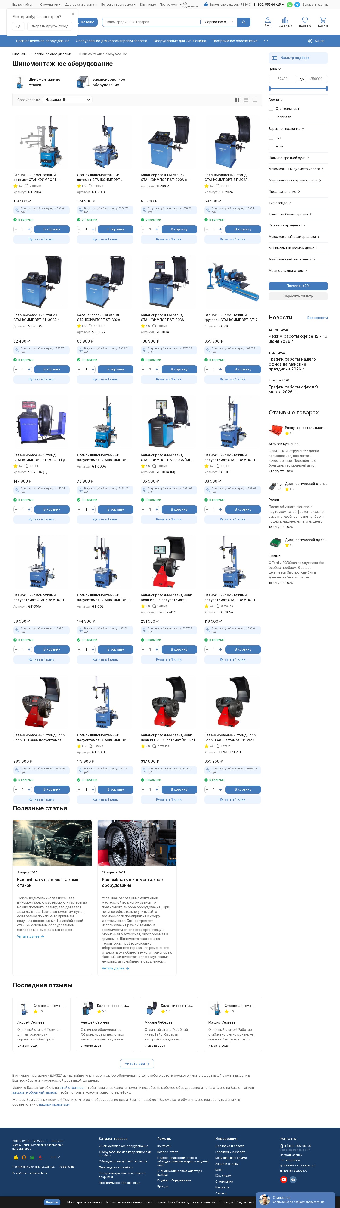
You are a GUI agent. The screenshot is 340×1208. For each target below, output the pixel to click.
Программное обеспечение (235, 41)
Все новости (317, 318)
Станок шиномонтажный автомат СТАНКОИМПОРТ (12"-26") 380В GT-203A (98, 177)
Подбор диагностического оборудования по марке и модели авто (183, 1161)
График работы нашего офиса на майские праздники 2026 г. (292, 364)
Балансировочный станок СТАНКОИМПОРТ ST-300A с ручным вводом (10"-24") (36, 317)
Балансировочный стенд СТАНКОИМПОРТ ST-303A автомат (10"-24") (162, 317)
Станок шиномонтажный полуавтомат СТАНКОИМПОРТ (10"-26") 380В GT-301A (39, 597)
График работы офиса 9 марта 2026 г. (293, 390)
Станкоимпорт (287, 108)
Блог (218, 1169)
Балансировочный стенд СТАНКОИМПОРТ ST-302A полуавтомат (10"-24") (98, 317)
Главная (18, 54)
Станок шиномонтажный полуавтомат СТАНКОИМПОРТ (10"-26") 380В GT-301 (230, 457)
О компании (224, 1181)
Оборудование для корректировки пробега (111, 41)
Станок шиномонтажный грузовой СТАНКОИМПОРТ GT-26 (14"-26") (232, 317)
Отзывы (221, 1193)
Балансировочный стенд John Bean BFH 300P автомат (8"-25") (168, 737)
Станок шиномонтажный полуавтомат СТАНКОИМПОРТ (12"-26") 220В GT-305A (230, 597)
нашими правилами (54, 1104)
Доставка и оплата (229, 1146)
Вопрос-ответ (167, 1152)
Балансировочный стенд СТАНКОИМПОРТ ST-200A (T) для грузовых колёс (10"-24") (41, 457)
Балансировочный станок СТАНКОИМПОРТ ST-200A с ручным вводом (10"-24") (164, 177)
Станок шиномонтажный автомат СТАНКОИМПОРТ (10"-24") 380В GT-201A (35, 177)
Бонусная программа (231, 1157)
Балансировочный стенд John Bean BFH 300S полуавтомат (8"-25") (39, 737)
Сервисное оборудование (52, 54)
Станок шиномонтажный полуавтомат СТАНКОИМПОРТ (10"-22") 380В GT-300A (102, 457)
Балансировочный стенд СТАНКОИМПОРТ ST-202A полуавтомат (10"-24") (225, 177)
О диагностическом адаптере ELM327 (179, 1172)
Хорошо (52, 1202)
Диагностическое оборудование (42, 41)
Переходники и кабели (116, 1167)
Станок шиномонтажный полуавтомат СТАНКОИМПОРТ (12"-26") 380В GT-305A (102, 737)
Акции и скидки (227, 1163)
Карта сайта (66, 1166)
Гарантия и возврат (230, 1152)
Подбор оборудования (174, 1180)
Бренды (162, 1186)
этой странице (72, 1087)
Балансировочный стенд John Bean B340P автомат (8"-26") (230, 737)
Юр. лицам (148, 4)
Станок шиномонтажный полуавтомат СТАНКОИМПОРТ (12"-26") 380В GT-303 (102, 597)
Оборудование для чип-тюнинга (180, 41)
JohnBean (283, 117)
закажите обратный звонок (34, 1092)
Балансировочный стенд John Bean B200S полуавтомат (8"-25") (166, 597)
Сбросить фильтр (298, 296)
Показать (294, 286)
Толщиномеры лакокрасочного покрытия (122, 1175)
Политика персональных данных (33, 1166)
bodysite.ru (39, 1173)
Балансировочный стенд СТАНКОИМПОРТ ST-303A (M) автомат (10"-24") (165, 457)
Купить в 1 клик (41, 239)
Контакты (164, 1146)
